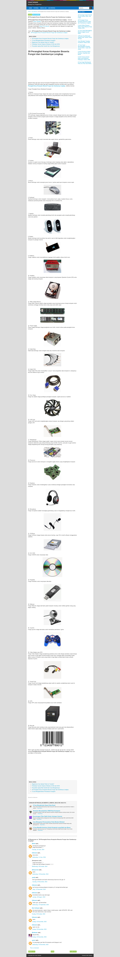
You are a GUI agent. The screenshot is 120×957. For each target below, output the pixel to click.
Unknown (34, 852)
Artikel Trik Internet (44, 26)
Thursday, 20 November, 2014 (39, 881)
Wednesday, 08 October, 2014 (39, 866)
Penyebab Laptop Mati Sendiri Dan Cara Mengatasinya (46, 46)
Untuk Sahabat (33, 2)
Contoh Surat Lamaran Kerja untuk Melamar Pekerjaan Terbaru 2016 (84, 58)
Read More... (40, 808)
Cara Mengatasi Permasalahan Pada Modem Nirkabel (48, 822)
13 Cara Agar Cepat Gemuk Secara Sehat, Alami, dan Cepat (85, 16)
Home (30, 8)
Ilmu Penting (51, 8)
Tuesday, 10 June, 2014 (38, 849)
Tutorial (36, 8)
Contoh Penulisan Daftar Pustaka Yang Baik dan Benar (84, 53)
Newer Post (32, 951)
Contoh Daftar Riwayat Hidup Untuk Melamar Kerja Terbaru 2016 (85, 27)
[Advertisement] (43, 69)
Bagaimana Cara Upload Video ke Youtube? (43, 42)
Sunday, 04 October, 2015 (38, 914)
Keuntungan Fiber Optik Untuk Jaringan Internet (47, 816)
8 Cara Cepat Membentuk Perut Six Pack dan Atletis (84, 63)
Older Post (73, 951)
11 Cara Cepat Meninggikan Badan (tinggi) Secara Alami (85, 32)
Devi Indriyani (36, 908)
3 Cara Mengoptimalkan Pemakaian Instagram (43, 40)
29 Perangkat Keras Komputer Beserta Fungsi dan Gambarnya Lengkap (49, 32)
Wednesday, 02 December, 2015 (40, 944)
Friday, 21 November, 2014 (39, 889)
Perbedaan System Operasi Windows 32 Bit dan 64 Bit (46, 44)
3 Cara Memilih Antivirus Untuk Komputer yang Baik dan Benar (52, 827)
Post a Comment (34, 948)
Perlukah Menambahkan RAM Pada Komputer (46, 810)
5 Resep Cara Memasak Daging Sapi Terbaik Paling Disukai (85, 37)
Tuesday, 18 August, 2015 (38, 897)
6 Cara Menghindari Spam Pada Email (44, 805)
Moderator (35, 932)
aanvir (33, 940)
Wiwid (33, 843)
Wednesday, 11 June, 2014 (39, 857)
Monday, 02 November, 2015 (39, 921)
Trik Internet (36, 14)
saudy (33, 877)
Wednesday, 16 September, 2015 (40, 904)
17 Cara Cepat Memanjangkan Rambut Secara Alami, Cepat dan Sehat (84, 47)
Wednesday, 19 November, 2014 (40, 874)
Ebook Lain (43, 8)
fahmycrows (35, 869)
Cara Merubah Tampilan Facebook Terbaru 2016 (84, 42)
